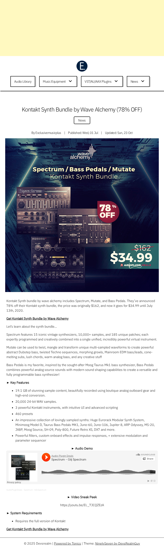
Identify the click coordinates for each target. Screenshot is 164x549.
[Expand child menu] (71, 81)
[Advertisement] (80, 28)
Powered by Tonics (67, 543)
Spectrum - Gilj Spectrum (35, 490)
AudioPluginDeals (14, 490)
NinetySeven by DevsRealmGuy (117, 543)
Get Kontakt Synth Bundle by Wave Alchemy (37, 318)
